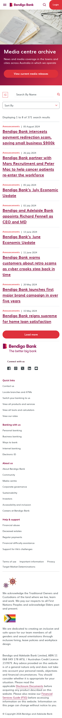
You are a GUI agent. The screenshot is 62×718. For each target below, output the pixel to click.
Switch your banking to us (16, 397)
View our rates (10, 415)
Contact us (8, 385)
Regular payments (12, 537)
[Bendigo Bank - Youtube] (36, 368)
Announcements (11, 126)
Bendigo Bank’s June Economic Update (22, 239)
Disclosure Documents (29, 686)
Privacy (51, 561)
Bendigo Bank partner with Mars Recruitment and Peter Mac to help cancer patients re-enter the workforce (28, 166)
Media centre (10, 480)
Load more (31, 334)
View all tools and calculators (18, 409)
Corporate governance (15, 486)
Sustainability (10, 492)
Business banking (12, 436)
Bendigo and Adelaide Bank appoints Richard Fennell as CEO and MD (28, 216)
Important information (32, 561)
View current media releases (31, 73)
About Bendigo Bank (14, 468)
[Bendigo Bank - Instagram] (15, 368)
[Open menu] (5, 5)
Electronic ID (9, 454)
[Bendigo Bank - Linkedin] (29, 368)
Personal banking (12, 430)
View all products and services (19, 404)
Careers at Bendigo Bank (16, 510)
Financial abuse (11, 525)
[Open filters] (5, 95)
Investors (7, 498)
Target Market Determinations (19, 566)
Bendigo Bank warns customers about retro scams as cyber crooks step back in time (29, 265)
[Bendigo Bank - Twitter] (22, 368)
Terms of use (9, 561)
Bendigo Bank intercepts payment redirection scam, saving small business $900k (29, 137)
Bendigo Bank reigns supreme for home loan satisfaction (30, 318)
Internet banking (12, 448)
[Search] (56, 94)
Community (9, 474)
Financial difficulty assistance (18, 543)
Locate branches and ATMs (17, 392)
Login (56, 4)
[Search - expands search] (44, 5)
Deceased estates (12, 531)
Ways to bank (10, 442)
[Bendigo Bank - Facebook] (8, 368)
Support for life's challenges (17, 549)
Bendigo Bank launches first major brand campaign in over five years (30, 295)
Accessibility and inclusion (17, 504)
